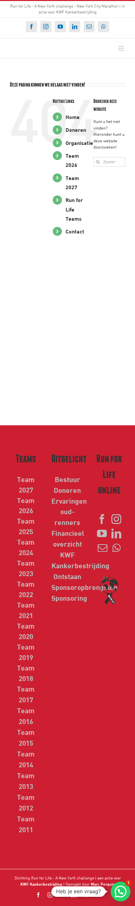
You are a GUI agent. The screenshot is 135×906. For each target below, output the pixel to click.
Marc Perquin (103, 884)
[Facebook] (102, 519)
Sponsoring (69, 598)
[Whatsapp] (116, 548)
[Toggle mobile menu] (121, 48)
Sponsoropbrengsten (84, 587)
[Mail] (102, 548)
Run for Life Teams (74, 209)
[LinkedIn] (116, 533)
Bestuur (67, 479)
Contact (75, 231)
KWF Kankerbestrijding (41, 884)
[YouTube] (102, 533)
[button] (120, 891)
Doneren (76, 130)
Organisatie (79, 143)
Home (73, 117)
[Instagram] (116, 519)
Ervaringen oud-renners (69, 511)
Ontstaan (67, 576)
